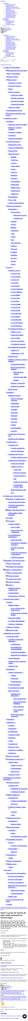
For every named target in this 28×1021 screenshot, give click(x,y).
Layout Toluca (16, 276)
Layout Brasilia (16, 319)
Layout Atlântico (16, 292)
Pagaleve (14, 246)
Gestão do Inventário (15, 138)
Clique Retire (15, 166)
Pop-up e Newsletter (17, 341)
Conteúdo (11, 830)
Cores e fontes (15, 338)
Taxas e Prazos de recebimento (17, 531)
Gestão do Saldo (13, 524)
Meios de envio (13, 154)
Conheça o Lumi (16, 765)
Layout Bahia (15, 295)
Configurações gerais (15, 454)
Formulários (12, 821)
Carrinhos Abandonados (16, 621)
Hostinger (14, 416)
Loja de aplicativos (9, 22)
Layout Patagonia (17, 323)
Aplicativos (10, 722)
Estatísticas (10, 719)
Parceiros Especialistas (16, 876)
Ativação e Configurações (15, 499)
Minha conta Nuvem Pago (15, 510)
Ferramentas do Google (16, 688)
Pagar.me (14, 249)
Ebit (15, 479)
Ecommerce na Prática (10, 24)
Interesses (14, 804)
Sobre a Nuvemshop (13, 73)
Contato (9, 904)
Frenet (13, 169)
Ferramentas (5, 19)
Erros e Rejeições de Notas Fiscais (18, 609)
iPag (12, 240)
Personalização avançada (16, 347)
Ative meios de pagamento (11, 12)
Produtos (10, 121)
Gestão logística (13, 593)
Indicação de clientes (18, 890)
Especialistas (8, 23)
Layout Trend (15, 307)
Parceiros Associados (15, 879)
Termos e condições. (5, 1018)
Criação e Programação (19, 845)
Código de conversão (20, 482)
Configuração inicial (18, 792)
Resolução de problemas (16, 439)
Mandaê (13, 157)
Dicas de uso (15, 771)
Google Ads (17, 469)
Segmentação (12, 798)
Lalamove (14, 178)
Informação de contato (18, 373)
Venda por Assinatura (15, 624)
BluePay (14, 227)
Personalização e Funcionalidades (16, 648)
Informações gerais (14, 145)
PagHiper (14, 255)
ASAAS (13, 224)
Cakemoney (15, 230)
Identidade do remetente (19, 789)
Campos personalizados (19, 801)
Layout (9, 267)
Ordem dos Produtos (18, 364)
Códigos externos (16, 466)
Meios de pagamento (14, 206)
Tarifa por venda (14, 107)
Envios (10, 842)
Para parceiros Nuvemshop (16, 873)
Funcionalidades (8, 990)
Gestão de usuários (14, 86)
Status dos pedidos (14, 618)
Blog (11, 994)
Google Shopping (14, 658)
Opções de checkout (17, 463)
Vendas (9, 602)
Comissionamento (17, 893)
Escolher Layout (13, 270)
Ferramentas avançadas (19, 836)
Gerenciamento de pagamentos (14, 536)
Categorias (5, 3)
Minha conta (11, 864)
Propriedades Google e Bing (18, 486)
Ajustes (10, 867)
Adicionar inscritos (13, 818)
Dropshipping (12, 197)
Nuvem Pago (15, 212)
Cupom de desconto (17, 104)
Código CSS (15, 350)
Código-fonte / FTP (17, 353)
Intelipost (14, 175)
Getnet (13, 237)
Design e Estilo (16, 824)
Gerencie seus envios (14, 579)
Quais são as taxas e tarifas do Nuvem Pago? (10, 972)
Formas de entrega (13, 141)
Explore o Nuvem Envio (13, 570)
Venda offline (8, 9)
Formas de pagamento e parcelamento (16, 506)
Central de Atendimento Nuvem (7, 907)
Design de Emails (13, 827)
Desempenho (12, 849)
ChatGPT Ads (13, 666)
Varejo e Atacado (13, 756)
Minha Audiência (13, 795)
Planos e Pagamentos (14, 861)
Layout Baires (15, 316)
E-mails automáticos (18, 448)
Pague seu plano (13, 92)
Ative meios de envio (10, 13)
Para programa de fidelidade (20, 702)
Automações (11, 855)
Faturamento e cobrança (16, 596)
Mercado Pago (16, 243)
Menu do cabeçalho (20, 377)
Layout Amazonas (17, 289)
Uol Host (14, 431)
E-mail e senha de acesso (19, 457)
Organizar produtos (15, 132)
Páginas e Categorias (18, 383)
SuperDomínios (16, 428)
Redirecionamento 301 (18, 490)
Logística (11, 725)
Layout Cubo (15, 298)
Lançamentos (6, 18)
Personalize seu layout (10, 11)
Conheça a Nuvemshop (10, 4)
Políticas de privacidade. (14, 1018)
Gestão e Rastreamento (16, 203)
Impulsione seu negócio (12, 633)
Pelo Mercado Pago (17, 98)
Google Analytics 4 (20, 476)
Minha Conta (11, 80)
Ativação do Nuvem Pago (16, 502)
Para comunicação (20, 699)
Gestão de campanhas (18, 652)
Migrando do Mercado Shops (17, 70)
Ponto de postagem (13, 582)
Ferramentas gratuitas (10, 21)
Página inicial (13, 356)
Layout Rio (14, 283)
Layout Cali (15, 280)
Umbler (13, 425)
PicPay (13, 264)
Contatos (14, 812)
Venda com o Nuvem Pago (13, 496)
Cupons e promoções (15, 672)
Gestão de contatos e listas (17, 807)
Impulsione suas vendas (10, 16)
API (12, 493)
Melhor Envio (15, 188)
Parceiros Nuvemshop (10, 17)
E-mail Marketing (14, 685)
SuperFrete (15, 194)
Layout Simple (16, 304)
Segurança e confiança (15, 750)
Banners (2, 995)
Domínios (10, 392)
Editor (13, 833)
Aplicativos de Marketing (15, 694)
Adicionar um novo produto (17, 124)
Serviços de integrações (10, 996)
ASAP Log (14, 160)
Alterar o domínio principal (17, 399)
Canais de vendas (14, 735)
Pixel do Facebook (20, 473)
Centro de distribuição (15, 148)
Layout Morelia (16, 313)
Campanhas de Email (14, 839)
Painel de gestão (16, 540)
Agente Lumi (12, 762)
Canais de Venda (12, 636)
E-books (22, 994)
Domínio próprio (14, 395)
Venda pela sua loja (15, 991)
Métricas (14, 852)
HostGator (14, 412)
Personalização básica (15, 329)
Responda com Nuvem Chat (11, 6)
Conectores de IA (14, 774)
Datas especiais (13, 691)
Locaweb (14, 422)
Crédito (10, 518)
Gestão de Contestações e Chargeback (19, 553)
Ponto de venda (13, 630)
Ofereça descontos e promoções (17, 715)
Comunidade (11, 999)
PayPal (13, 261)
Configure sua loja (9, 5)
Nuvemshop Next (17, 992)
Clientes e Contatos (13, 627)
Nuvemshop (3, 1)
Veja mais (10, 521)
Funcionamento (16, 681)
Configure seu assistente (15, 566)
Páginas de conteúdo (18, 386)
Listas (13, 815)
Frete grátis (12, 200)
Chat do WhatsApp (17, 451)
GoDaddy (14, 409)
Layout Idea (15, 301)
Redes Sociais (12, 389)
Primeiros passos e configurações (14, 589)
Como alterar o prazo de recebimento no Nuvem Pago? (12, 977)
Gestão (10, 741)
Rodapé (16, 380)
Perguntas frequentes (18, 999)
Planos (10, 89)
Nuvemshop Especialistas (21, 996)
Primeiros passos (12, 77)
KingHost (14, 419)
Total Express (15, 191)
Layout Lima (15, 286)
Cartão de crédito (17, 95)
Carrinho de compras (18, 344)
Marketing (10, 669)
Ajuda (7, 999)
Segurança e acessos (15, 83)
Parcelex (14, 258)
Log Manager (15, 181)
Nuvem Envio (12, 151)
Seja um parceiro (4, 997)
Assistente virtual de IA (15, 759)
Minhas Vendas (13, 605)
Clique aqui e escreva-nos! (6, 64)
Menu (3, 32)
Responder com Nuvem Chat (14, 560)
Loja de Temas (21, 990)
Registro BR (15, 406)
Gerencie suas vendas (10, 10)
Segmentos (9, 991)
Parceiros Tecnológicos (16, 882)
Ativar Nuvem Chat (13, 563)
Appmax (14, 221)
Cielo (12, 234)
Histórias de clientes (16, 994)
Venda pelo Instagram (9, 992)
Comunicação (12, 445)
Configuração (18, 218)
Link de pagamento (17, 557)
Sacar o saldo (15, 527)
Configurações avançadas (11, 15)
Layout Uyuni (15, 273)
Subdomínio (15, 403)
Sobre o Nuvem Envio (14, 573)
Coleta (10, 585)
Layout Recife (15, 310)
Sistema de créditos (17, 101)
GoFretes (14, 172)
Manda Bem (15, 184)
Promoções (14, 678)
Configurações (11, 442)
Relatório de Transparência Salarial (13, 998)
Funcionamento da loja (14, 110)
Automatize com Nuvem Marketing (13, 8)
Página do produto (17, 335)
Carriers (14, 163)
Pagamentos (12, 209)
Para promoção (19, 706)
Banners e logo (16, 332)
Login (4, 25)
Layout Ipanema (16, 326)
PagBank (14, 252)
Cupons (13, 675)
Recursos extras (13, 747)
